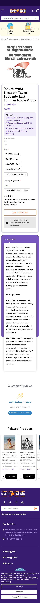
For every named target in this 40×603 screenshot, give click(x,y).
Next (36, 29)
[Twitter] (10, 502)
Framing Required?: (12, 181)
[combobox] (20, 18)
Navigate (10, 551)
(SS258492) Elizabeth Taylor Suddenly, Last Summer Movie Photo (27, 455)
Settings (19, 586)
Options (11, 476)
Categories (11, 557)
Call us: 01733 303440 (13, 539)
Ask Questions (20, 212)
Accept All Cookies (19, 597)
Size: (6, 149)
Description (9, 239)
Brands (9, 563)
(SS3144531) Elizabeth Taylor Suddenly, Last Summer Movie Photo (9, 455)
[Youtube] (22, 502)
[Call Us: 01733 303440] (33, 10)
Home (3, 39)
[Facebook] (4, 502)
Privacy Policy (6, 581)
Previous (3, 29)
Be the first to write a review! (20, 413)
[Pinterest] (16, 502)
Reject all (19, 591)
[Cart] (37, 10)
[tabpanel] (9, 457)
